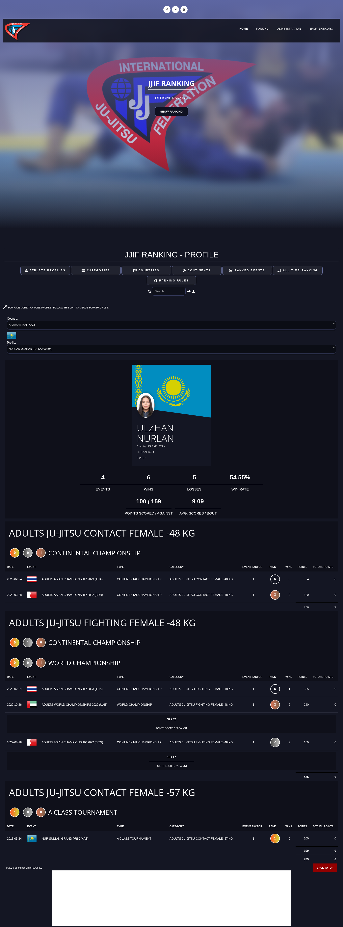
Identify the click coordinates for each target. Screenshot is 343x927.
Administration (289, 28)
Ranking (262, 28)
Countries (148, 270)
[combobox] (171, 326)
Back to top (325, 867)
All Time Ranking (299, 270)
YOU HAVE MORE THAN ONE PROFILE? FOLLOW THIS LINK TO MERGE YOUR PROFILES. (58, 307)
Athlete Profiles (47, 270)
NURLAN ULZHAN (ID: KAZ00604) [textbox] (30, 348)
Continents (198, 270)
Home (243, 28)
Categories (98, 270)
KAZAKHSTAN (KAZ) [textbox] (22, 324)
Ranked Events (249, 270)
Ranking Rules (173, 280)
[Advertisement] (171, 898)
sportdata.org (321, 28)
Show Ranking (171, 111)
